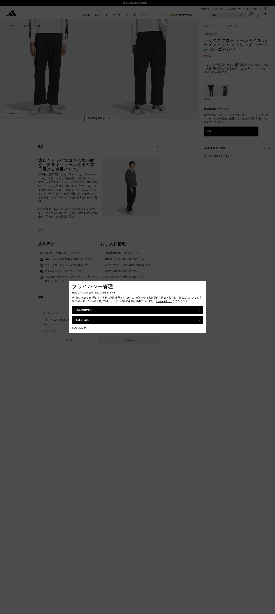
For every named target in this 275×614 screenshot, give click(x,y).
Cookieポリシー (164, 301)
